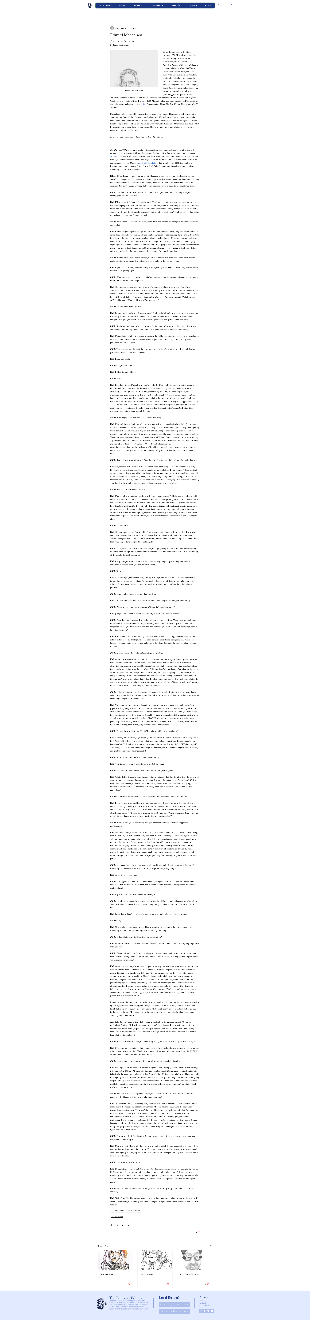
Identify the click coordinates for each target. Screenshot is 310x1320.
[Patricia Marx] (115, 1260)
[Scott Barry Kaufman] (194, 1260)
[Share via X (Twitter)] (117, 1225)
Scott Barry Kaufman (189, 1274)
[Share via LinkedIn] (123, 1225)
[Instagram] (200, 1311)
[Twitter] (208, 1311)
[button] (158, 5)
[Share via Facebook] (111, 1225)
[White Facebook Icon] (204, 1311)
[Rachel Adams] (155, 1260)
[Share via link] (129, 1225)
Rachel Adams (146, 1274)
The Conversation (117, 1216)
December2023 (118, 1211)
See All (209, 1246)
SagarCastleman (134, 1211)
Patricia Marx (107, 1274)
